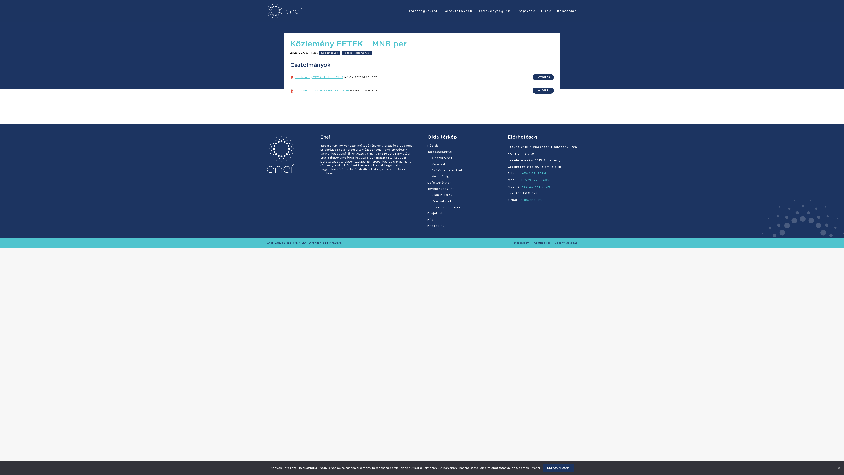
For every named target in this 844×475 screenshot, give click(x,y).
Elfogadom (558, 468)
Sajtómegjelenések (447, 170)
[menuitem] (423, 11)
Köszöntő (440, 164)
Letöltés (543, 77)
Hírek (431, 219)
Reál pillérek (442, 201)
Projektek (435, 213)
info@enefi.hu (531, 200)
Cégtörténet (442, 158)
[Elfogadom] (838, 468)
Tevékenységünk (441, 189)
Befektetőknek (439, 182)
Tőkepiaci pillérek (446, 207)
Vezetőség (440, 176)
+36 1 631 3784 (534, 173)
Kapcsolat (435, 226)
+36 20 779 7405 (535, 180)
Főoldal (433, 145)
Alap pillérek (442, 195)
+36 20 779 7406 (536, 186)
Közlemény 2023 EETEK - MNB (319, 77)
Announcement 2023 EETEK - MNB (322, 90)
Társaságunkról (439, 152)
